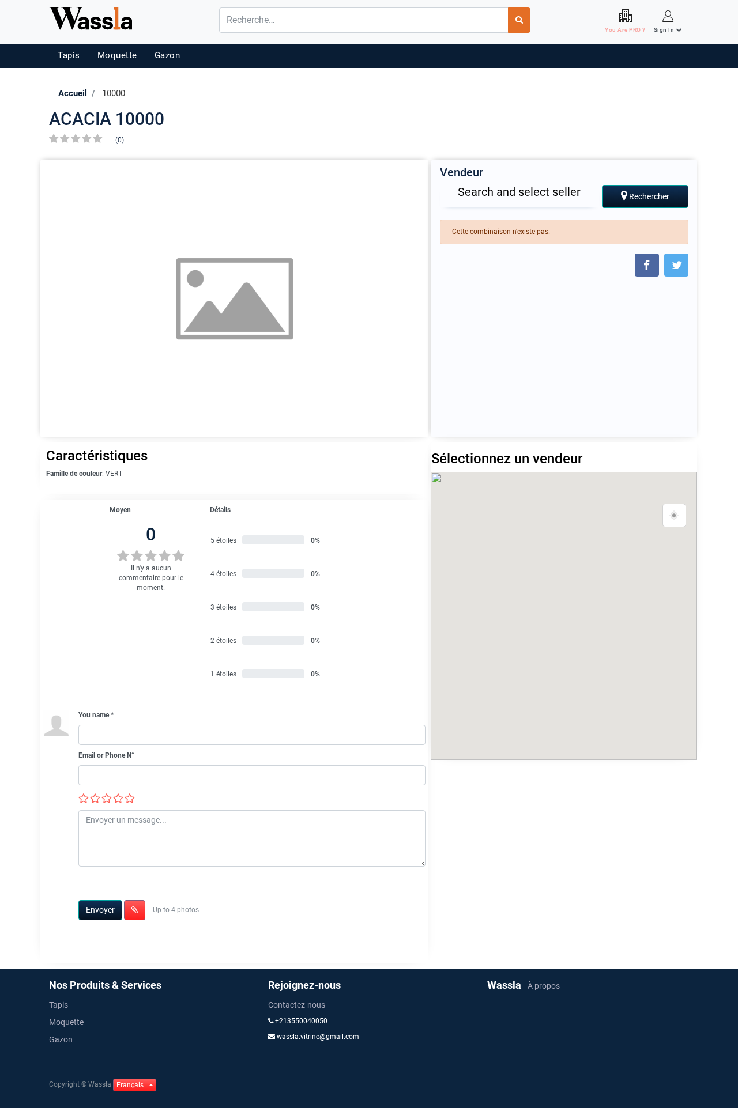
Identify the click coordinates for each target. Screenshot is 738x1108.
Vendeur (461, 172)
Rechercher (648, 196)
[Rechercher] (519, 20)
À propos (544, 985)
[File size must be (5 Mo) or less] (134, 910)
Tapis (69, 55)
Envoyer (100, 909)
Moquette (117, 55)
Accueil (72, 93)
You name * (96, 715)
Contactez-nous (296, 1004)
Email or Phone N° (106, 755)
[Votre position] (674, 515)
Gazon (167, 55)
